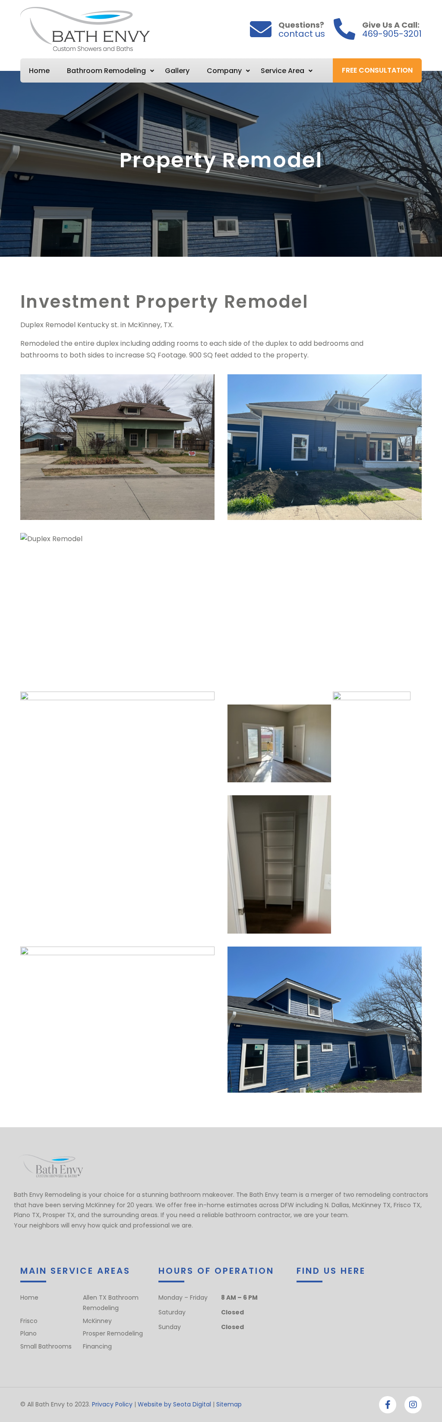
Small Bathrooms (46, 1346)
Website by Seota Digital (174, 1404)
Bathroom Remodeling (106, 71)
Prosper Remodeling (113, 1333)
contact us (301, 34)
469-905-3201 (392, 34)
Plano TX (27, 1215)
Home (39, 71)
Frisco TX (407, 1205)
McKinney (97, 1321)
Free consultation (377, 70)
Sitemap (229, 1404)
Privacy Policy (112, 1404)
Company (224, 71)
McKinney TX (371, 1205)
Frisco (29, 1321)
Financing (97, 1346)
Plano (28, 1333)
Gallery (177, 71)
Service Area (282, 71)
